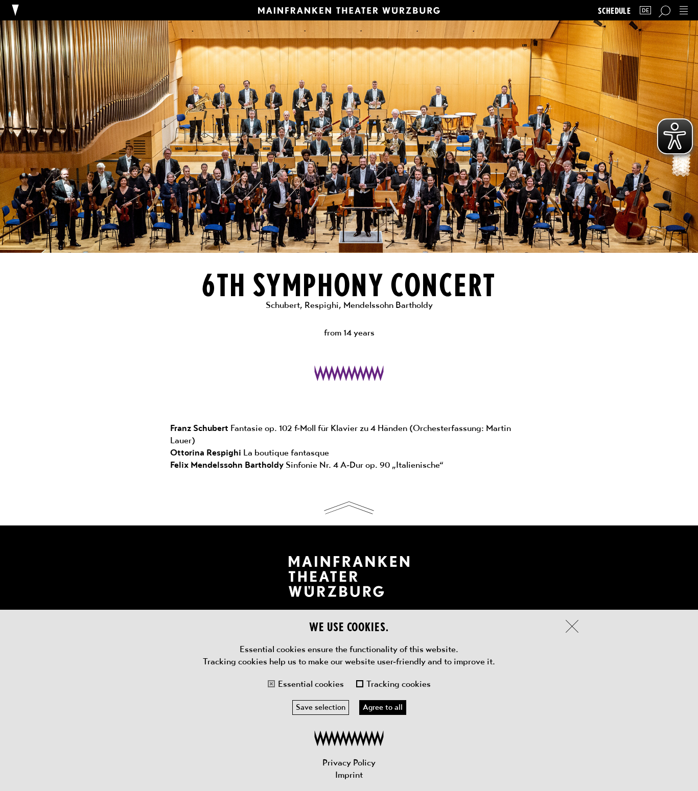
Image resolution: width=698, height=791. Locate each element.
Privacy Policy (349, 762)
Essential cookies (311, 683)
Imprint (349, 774)
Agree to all (383, 707)
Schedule (614, 10)
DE (645, 10)
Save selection (320, 707)
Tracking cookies (398, 683)
